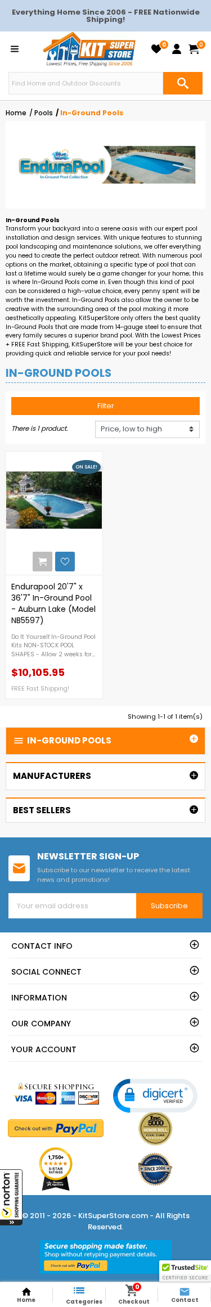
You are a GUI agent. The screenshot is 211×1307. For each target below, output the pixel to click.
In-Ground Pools (62, 740)
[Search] (183, 83)
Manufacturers (52, 776)
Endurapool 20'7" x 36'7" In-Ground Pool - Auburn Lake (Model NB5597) (53, 603)
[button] (11, 1197)
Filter (105, 405)
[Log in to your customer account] (176, 48)
